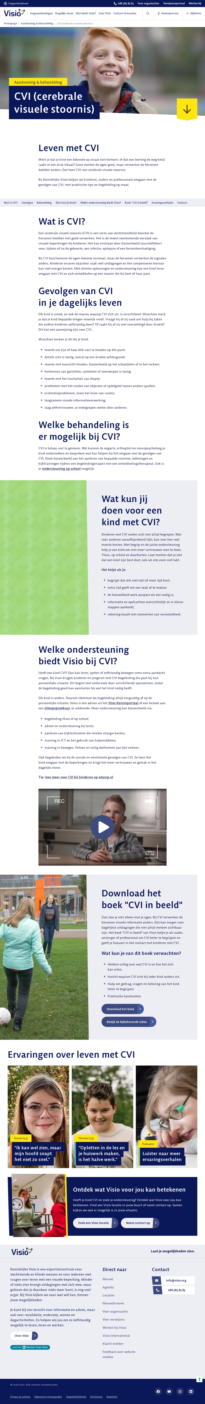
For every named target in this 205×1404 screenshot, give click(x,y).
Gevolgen (27, 202)
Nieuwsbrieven (113, 1303)
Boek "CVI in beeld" (136, 202)
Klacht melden (112, 1344)
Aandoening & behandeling (37, 23)
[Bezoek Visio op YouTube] (169, 1391)
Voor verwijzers (113, 1319)
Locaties (108, 1295)
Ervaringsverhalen (162, 202)
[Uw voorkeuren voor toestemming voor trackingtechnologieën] (199, 1379)
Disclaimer (96, 1396)
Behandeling (44, 202)
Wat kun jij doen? (66, 202)
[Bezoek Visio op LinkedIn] (191, 1391)
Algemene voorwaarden (48, 1396)
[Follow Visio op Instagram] (180, 1391)
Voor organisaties (115, 1311)
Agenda (108, 1287)
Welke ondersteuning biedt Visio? (100, 202)
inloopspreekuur (57, 708)
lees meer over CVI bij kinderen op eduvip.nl (79, 777)
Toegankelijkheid (76, 1396)
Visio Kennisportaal (123, 703)
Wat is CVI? (11, 202)
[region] (102, 1117)
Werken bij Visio (114, 1328)
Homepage (10, 23)
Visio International (116, 1336)
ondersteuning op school (61, 469)
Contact (182, 202)
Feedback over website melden (118, 1354)
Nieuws (107, 1279)
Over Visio (22, 1336)
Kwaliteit (112, 1396)
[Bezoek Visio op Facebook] (158, 1391)
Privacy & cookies (20, 1396)
